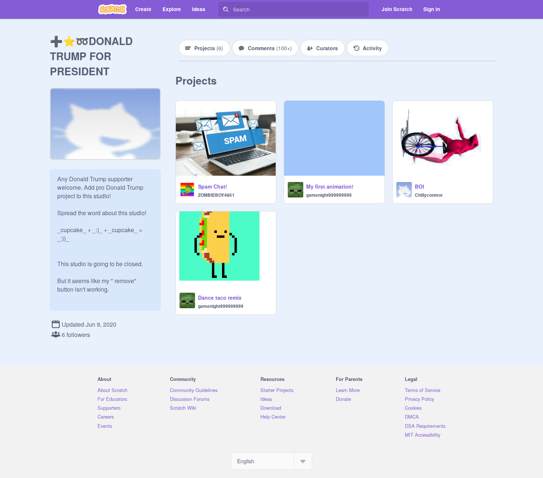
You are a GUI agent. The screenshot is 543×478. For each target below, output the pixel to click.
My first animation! (330, 186)
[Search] (225, 9)
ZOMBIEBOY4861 (216, 195)
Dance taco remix (220, 297)
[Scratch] (112, 9)
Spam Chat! (212, 186)
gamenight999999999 (329, 195)
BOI (419, 186)
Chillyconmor (429, 195)
